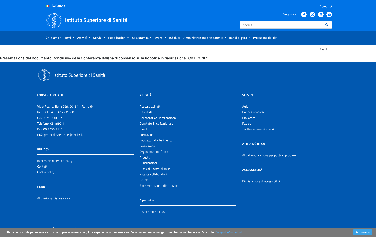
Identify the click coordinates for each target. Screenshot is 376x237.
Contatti (42, 166)
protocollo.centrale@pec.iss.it (63, 134)
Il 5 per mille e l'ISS (152, 211)
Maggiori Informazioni (228, 232)
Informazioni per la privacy (54, 160)
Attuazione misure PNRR (53, 198)
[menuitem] (53, 38)
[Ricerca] (327, 25)
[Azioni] (48, 5)
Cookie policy (45, 172)
